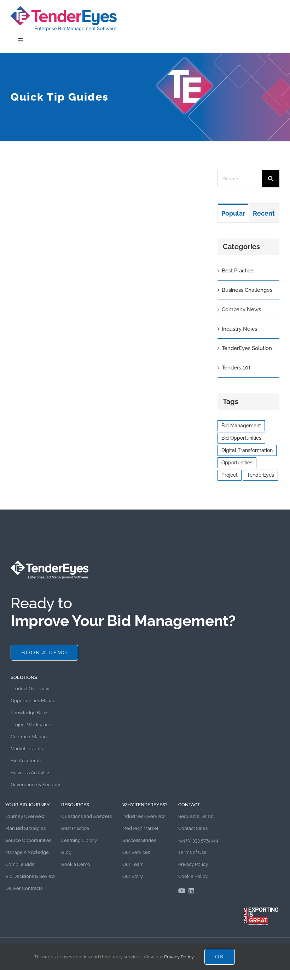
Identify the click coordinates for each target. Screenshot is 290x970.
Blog (66, 852)
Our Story (132, 876)
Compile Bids (19, 864)
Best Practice (238, 270)
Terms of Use (192, 852)
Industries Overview (143, 816)
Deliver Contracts (23, 888)
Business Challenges (247, 290)
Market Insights (27, 748)
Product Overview (30, 688)
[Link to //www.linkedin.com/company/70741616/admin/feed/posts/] (191, 890)
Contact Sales (193, 828)
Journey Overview (25, 816)
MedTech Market (140, 828)
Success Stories (139, 840)
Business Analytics (30, 772)
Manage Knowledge (27, 852)
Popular (233, 213)
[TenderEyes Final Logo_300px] (64, 8)
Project (229, 475)
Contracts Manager (31, 736)
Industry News (239, 329)
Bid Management (241, 425)
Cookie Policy (193, 876)
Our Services (136, 852)
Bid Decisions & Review (30, 876)
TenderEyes (260, 475)
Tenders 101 (236, 367)
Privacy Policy (193, 864)
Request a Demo (196, 816)
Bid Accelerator (27, 760)
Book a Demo (75, 864)
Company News (241, 309)
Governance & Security (35, 784)
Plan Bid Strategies (25, 828)
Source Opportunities (28, 840)
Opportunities (237, 462)
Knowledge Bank (29, 712)
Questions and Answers (86, 816)
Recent (264, 213)
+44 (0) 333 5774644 (198, 840)
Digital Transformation (247, 450)
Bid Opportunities (241, 438)
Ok (219, 956)
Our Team (133, 864)
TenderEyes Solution (247, 348)
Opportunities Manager (35, 700)
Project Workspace (31, 724)
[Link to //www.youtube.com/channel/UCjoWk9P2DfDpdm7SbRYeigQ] (181, 890)
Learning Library (79, 840)
